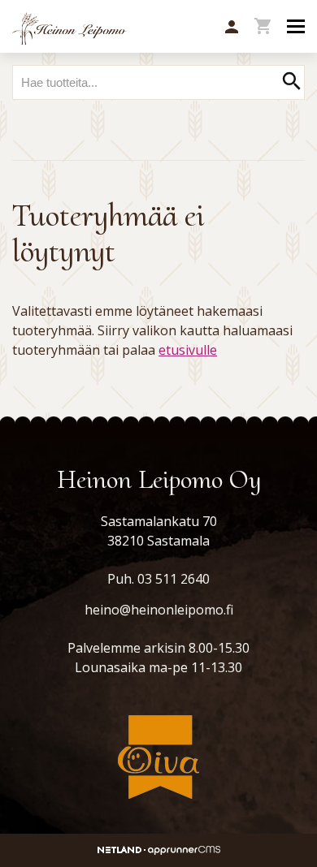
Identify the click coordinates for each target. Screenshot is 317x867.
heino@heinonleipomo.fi (159, 610)
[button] (231, 28)
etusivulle (187, 350)
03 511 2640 (173, 579)
